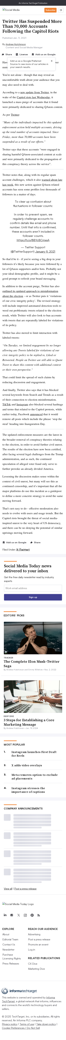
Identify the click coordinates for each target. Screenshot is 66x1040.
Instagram (22, 404)
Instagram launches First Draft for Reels (34, 754)
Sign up (33, 597)
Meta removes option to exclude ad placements (35, 776)
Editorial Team (10, 939)
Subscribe (50, 10)
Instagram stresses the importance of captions (28, 790)
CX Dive (32, 963)
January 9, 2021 (45, 251)
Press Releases (10, 963)
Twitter (15, 114)
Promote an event (38, 944)
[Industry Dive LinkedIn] (5, 915)
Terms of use (27, 1024)
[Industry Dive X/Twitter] (18, 915)
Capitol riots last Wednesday (33, 97)
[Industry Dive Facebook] (11, 915)
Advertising (34, 934)
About (5, 934)
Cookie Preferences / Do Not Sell (21, 1028)
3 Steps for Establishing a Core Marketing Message (29, 722)
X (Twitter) (23, 549)
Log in (31, 949)
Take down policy (46, 1024)
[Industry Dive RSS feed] (38, 915)
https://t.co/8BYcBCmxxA (33, 240)
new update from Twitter (34, 92)
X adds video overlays (27, 765)
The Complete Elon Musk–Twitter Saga (32, 663)
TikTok (6, 404)
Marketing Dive (36, 968)
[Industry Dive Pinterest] (32, 915)
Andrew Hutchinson (16, 44)
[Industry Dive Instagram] (25, 915)
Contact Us (8, 944)
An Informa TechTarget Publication (33, 3)
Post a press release (25, 888)
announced (36, 414)
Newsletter (8, 949)
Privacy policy (9, 1024)
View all (8, 888)
